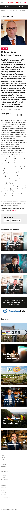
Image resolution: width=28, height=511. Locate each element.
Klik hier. (14, 210)
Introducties (4, 479)
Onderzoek (4, 466)
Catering (3, 464)
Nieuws (7, 6)
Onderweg (4, 457)
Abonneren (4, 494)
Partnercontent (5, 481)
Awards (21, 6)
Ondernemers (4, 10)
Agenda (3, 477)
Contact (3, 490)
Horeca (3, 459)
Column (7, 220)
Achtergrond (4, 471)
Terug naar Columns (8, 16)
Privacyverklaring (5, 497)
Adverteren (4, 492)
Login (25, 2)
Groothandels (13, 10)
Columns (4, 48)
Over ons (3, 487)
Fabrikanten (22, 10)
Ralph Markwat (5, 110)
